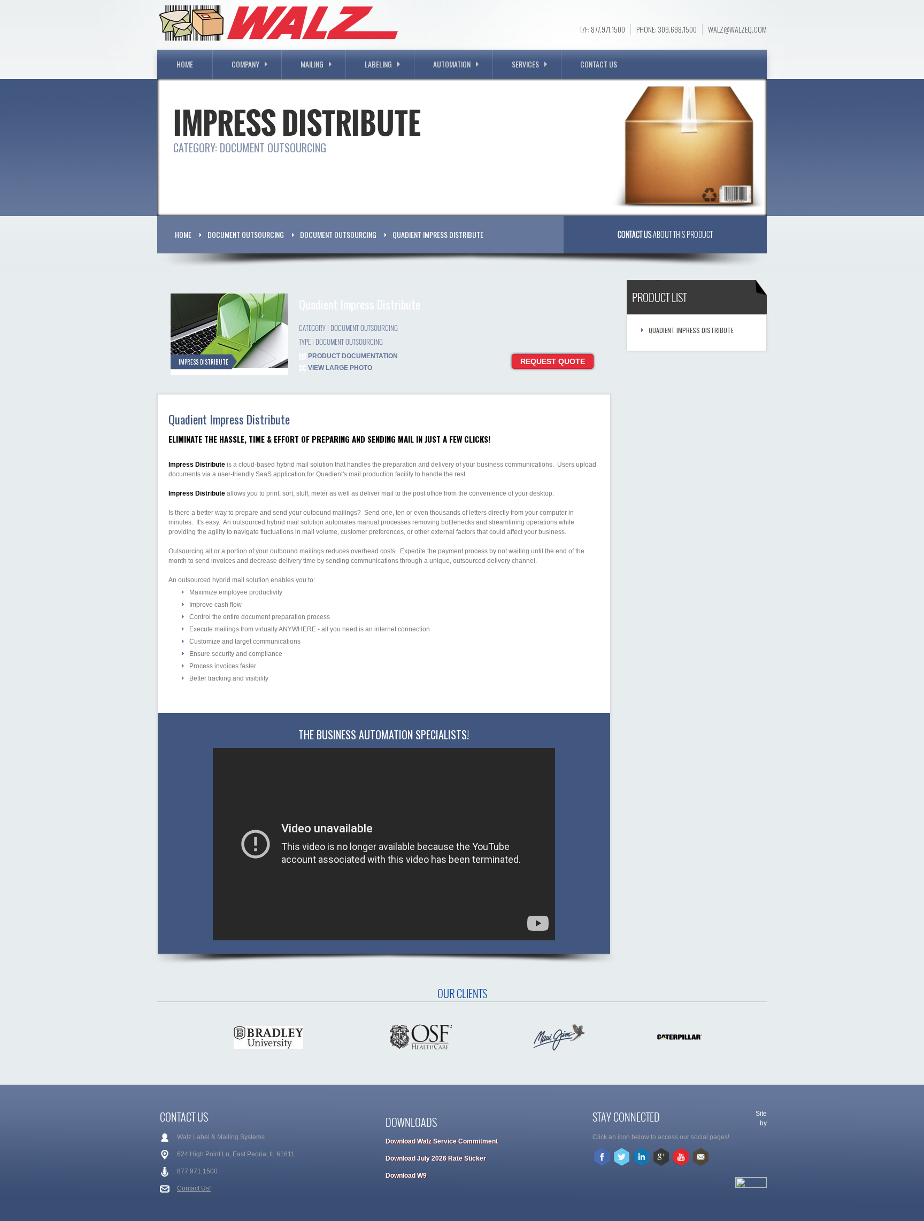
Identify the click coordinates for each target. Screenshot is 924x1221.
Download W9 (406, 1175)
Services (525, 63)
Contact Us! (194, 1188)
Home (184, 63)
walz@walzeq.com (737, 29)
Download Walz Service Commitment (442, 1141)
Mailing (312, 63)
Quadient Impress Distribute (437, 234)
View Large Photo (340, 368)
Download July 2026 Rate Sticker (436, 1158)
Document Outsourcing (245, 234)
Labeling (378, 63)
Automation (452, 63)
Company (245, 63)
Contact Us (598, 63)
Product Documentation (353, 356)
